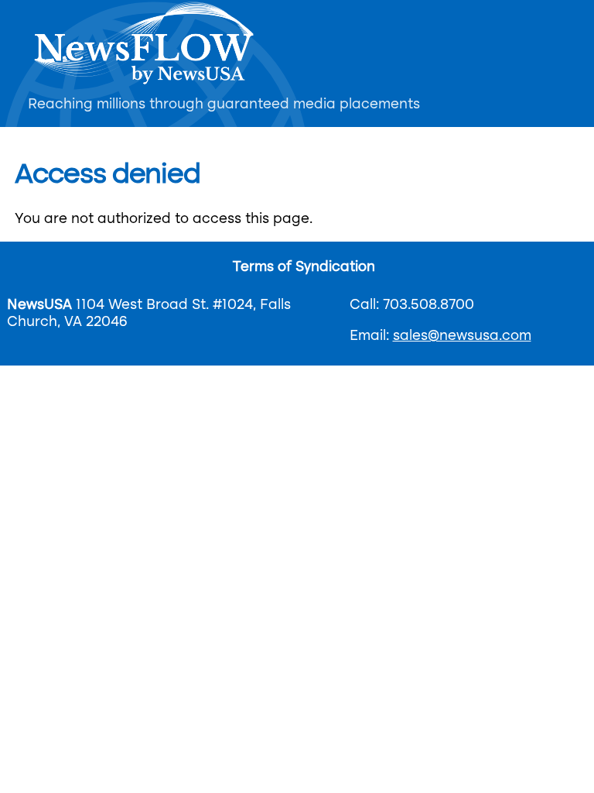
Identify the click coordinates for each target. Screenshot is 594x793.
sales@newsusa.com (462, 336)
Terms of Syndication (304, 267)
